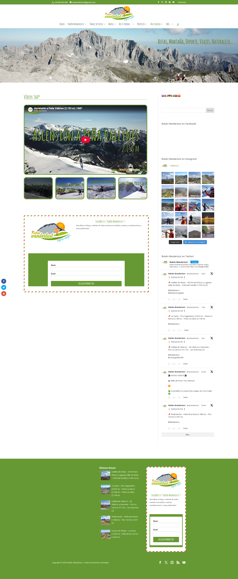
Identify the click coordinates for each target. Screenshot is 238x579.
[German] (169, 96)
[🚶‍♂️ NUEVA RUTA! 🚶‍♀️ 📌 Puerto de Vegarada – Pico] (208, 205)
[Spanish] (179, 96)
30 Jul (203, 274)
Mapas (110, 24)
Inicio (62, 24)
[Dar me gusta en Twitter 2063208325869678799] (180, 364)
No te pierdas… (125, 24)
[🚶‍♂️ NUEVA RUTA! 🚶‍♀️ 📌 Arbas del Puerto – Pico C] (168, 232)
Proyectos (141, 24)
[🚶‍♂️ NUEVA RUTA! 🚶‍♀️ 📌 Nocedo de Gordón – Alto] (195, 232)
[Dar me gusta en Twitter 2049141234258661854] (180, 429)
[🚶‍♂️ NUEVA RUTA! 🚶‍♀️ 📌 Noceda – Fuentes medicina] (168, 218)
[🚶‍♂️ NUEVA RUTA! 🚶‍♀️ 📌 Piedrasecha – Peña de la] (208, 178)
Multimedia (155, 24)
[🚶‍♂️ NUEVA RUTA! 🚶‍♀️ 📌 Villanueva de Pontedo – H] (208, 232)
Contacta (182, 2)
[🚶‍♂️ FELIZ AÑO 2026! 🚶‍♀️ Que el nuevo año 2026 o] (181, 218)
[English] (163, 96)
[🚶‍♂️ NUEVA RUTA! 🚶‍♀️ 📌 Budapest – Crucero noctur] (208, 218)
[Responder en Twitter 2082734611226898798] (169, 300)
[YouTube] (173, 2)
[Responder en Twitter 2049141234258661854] (169, 429)
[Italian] (172, 96)
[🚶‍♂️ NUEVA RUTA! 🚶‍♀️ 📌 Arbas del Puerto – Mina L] (181, 232)
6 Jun (203, 338)
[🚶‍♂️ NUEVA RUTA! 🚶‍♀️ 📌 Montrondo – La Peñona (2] (195, 205)
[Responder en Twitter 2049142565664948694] (169, 398)
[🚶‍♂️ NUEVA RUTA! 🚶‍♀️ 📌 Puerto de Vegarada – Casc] (208, 191)
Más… (168, 24)
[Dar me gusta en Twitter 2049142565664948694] (180, 398)
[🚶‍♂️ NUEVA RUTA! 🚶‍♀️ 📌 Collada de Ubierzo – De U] (195, 178)
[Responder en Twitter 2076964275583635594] (169, 331)
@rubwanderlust (193, 274)
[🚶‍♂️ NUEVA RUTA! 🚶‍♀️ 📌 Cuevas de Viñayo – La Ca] (168, 191)
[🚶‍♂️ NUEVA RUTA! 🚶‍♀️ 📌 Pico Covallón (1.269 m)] (168, 205)
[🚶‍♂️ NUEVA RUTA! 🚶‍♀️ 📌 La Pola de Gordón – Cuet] (181, 191)
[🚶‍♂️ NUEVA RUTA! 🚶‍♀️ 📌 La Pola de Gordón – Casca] (181, 205)
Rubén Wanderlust (76, 24)
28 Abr (203, 372)
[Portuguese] (175, 96)
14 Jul (203, 307)
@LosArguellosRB (175, 357)
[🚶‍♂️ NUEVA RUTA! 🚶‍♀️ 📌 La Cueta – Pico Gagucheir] (181, 178)
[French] (166, 96)
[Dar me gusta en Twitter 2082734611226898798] (180, 300)
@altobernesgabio (176, 293)
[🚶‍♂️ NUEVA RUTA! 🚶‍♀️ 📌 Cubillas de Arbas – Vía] (168, 178)
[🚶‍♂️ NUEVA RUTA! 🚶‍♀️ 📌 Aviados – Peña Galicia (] (195, 191)
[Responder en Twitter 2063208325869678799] (169, 364)
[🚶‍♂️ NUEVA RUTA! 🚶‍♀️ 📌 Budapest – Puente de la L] (195, 218)
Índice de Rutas (96, 24)
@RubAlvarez (173, 290)
